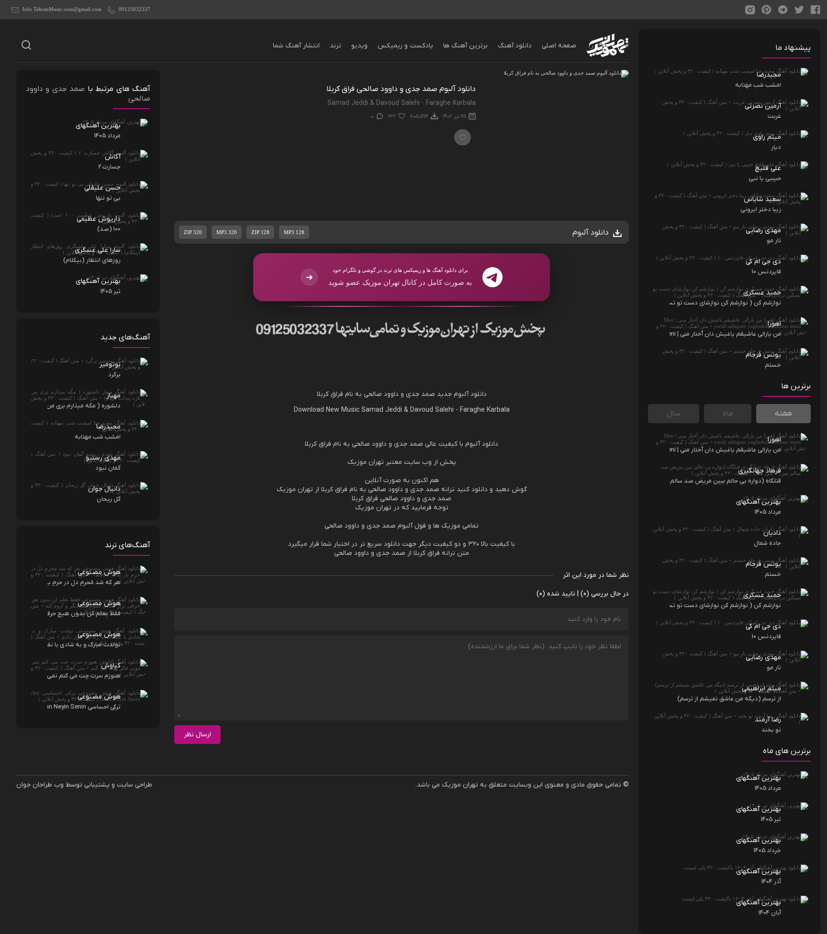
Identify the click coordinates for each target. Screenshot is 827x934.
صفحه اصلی (559, 45)
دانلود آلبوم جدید (462, 394)
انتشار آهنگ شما (296, 45)
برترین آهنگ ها (465, 45)
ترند (335, 45)
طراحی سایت (134, 784)
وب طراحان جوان (40, 784)
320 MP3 (226, 232)
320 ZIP (193, 232)
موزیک (357, 462)
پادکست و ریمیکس (405, 45)
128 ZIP (260, 232)
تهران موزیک (460, 784)
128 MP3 (294, 232)
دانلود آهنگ (515, 45)
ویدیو (359, 45)
